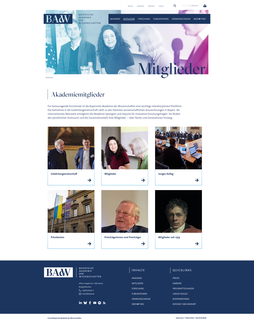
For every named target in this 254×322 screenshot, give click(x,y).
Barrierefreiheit (201, 318)
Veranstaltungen (181, 18)
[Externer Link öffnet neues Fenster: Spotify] (99, 303)
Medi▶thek (200, 18)
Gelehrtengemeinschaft (64, 173)
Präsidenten (57, 237)
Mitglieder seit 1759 (169, 237)
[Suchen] (175, 5)
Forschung (144, 18)
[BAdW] (72, 19)
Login (161, 6)
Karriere (140, 6)
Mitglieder (129, 18)
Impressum (180, 318)
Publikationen (161, 18)
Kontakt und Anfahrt (184, 304)
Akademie (115, 18)
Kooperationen (181, 298)
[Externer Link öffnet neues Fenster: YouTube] (94, 303)
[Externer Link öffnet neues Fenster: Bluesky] (85, 303)
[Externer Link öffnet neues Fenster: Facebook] (90, 303)
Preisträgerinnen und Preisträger (122, 237)
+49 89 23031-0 (88, 290)
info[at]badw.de (88, 294)
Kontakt (151, 6)
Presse (130, 6)
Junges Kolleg (165, 173)
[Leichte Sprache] (204, 5)
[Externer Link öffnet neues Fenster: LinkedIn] (80, 303)
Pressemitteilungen (183, 288)
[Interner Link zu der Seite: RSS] (104, 303)
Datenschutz (189, 318)
